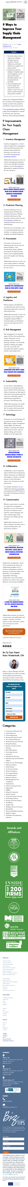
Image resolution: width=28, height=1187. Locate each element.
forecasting (21, 489)
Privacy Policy (15, 1174)
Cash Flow (9, 754)
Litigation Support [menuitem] (6, 983)
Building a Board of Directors (14, 807)
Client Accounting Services (13, 786)
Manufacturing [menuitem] (6, 1011)
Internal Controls (10, 794)
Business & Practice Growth (14, 737)
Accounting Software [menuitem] (7, 962)
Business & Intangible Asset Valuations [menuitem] (10, 972)
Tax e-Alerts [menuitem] (5, 1029)
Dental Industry (10, 767)
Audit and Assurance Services (14, 741)
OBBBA (8, 790)
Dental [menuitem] (4, 1001)
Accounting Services (12, 752)
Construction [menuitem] (5, 999)
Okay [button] (10, 1184)
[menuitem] (7, 1039)
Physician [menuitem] (4, 1002)
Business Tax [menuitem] (5, 987)
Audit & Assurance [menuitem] (6, 966)
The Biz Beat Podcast (12, 798)
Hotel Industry (10, 784)
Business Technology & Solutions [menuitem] (9, 967)
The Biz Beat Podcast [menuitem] (8, 1041)
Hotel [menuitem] (4, 1010)
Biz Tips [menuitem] (4, 1037)
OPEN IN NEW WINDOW (14, 199)
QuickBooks (9, 802)
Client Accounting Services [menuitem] (8, 964)
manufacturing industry (12, 109)
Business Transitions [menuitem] (7, 980)
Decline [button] (17, 1184)
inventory (19, 166)
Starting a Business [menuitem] (6, 978)
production (9, 220)
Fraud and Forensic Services (14, 796)
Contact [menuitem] (5, 1035)
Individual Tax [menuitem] (5, 988)
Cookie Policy (5, 1174)
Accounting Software (12, 773)
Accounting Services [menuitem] (7, 960)
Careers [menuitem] (5, 1033)
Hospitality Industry (11, 775)
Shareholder (9, 809)
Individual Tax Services (12, 756)
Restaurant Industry (11, 777)
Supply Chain (10, 805)
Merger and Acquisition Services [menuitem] (9, 974)
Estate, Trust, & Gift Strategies (14, 763)
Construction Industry (12, 769)
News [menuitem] (4, 1026)
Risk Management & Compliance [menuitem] (9, 985)
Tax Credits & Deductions (13, 739)
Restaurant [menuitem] (5, 1008)
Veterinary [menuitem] (5, 1004)
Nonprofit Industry (11, 744)
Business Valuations (11, 771)
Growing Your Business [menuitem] (7, 971)
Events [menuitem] (4, 1024)
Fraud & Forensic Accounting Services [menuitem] (10, 981)
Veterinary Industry (11, 765)
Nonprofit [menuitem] (5, 1013)
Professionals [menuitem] (5, 1028)
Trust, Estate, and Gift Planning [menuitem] (9, 990)
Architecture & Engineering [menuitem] (8, 997)
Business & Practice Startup (13, 800)
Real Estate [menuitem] (5, 1015)
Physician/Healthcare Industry (14, 811)
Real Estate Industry (11, 750)
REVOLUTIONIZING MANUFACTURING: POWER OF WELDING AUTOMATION (14, 455)
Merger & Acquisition (12, 792)
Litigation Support (11, 813)
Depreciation (9, 788)
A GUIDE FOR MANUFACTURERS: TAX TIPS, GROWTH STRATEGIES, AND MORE (14, 604)
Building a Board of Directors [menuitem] (8, 969)
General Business (11, 733)
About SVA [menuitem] (5, 1022)
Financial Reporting (11, 735)
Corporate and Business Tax (14, 731)
